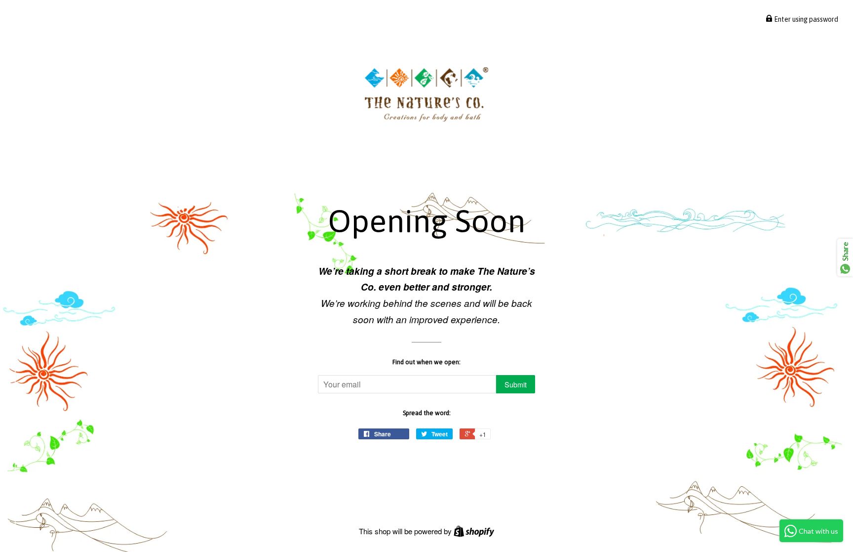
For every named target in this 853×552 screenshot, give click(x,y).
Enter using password (805, 19)
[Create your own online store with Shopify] (474, 531)
